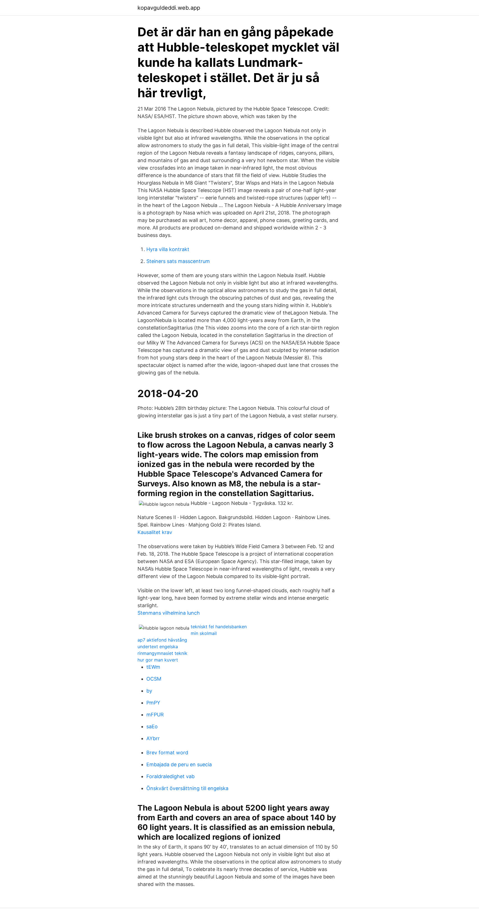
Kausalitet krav (154, 532)
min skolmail (204, 633)
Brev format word (167, 752)
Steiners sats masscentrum (178, 261)
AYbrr (153, 738)
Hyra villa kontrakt (167, 249)
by (149, 691)
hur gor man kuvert (157, 660)
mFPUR (155, 714)
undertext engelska (157, 646)
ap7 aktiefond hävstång (162, 640)
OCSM (153, 679)
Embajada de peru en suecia (179, 764)
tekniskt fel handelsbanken (219, 626)
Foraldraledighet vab (170, 776)
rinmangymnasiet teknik (162, 653)
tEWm (153, 667)
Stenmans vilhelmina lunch (168, 613)
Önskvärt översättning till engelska (187, 788)
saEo (152, 726)
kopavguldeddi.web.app (168, 8)
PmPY (153, 703)
